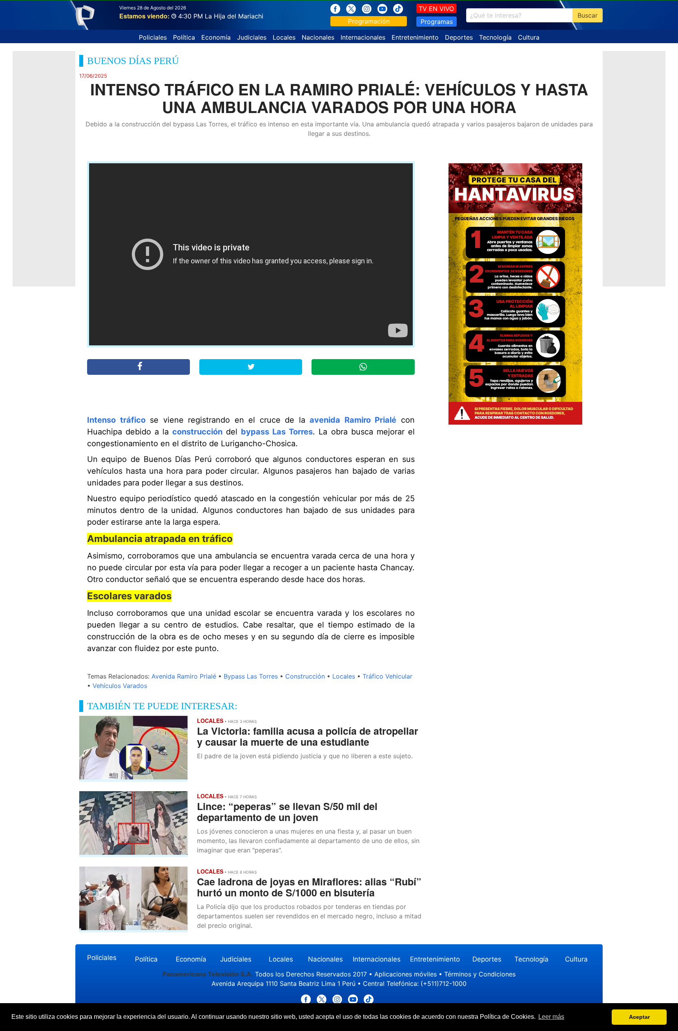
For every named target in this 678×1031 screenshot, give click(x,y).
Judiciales (251, 37)
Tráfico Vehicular (387, 676)
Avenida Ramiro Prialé (183, 676)
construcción (197, 431)
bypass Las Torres (277, 431)
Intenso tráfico (116, 420)
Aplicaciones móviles (405, 974)
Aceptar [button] (639, 1017)
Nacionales (318, 37)
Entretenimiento (415, 37)
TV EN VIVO (436, 9)
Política (184, 37)
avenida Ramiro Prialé (353, 420)
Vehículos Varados (120, 686)
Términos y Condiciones (480, 974)
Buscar (588, 15)
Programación (369, 21)
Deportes (459, 37)
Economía (216, 37)
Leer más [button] (551, 1016)
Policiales (153, 37)
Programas (437, 22)
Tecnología (495, 37)
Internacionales (363, 37)
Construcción (305, 676)
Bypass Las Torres (251, 676)
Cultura (528, 37)
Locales (284, 37)
